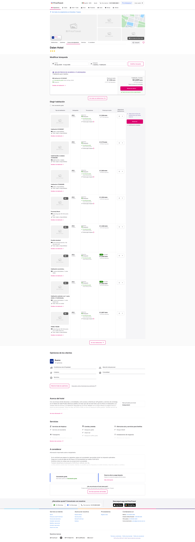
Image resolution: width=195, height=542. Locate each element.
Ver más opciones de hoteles (97, 491)
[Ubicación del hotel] (133, 21)
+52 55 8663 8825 (133, 518)
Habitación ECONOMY (57, 129)
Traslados (92, 7)
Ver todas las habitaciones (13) (97, 98)
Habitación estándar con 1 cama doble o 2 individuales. (60, 297)
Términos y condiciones (116, 536)
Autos (100, 7)
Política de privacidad (127, 536)
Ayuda (95, 3)
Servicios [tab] (83, 42)
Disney (108, 7)
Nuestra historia (78, 514)
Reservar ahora (131, 88)
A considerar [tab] (91, 42)
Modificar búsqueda (135, 64)
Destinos (77, 521)
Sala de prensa (78, 516)
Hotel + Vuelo (75, 7)
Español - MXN (87, 3)
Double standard (56, 240)
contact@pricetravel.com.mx (138, 521)
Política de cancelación (138, 536)
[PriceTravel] (58, 3)
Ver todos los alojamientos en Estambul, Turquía (66, 12)
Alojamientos (56, 7)
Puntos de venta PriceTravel (56, 516)
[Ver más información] (93, 122)
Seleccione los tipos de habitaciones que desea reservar (135, 115)
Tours (84, 7)
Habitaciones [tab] (54, 42)
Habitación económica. (57, 269)
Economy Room (55, 211)
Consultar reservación (55, 521)
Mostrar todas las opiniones (59, 386)
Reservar (134, 121)
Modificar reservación (55, 523)
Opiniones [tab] (62, 42)
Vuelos (65, 7)
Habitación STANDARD (57, 184)
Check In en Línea (54, 527)
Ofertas (116, 7)
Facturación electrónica (55, 518)
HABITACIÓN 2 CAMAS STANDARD (58, 156)
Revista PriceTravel (79, 518)
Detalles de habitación (58, 85)
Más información (108, 480)
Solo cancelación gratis (58, 105)
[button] (69, 64)
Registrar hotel (104, 514)
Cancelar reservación (55, 525)
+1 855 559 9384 (138, 516)
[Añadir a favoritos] (143, 42)
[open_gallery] (73, 28)
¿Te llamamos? (128, 3)
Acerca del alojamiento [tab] (73, 42)
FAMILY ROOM (55, 326)
